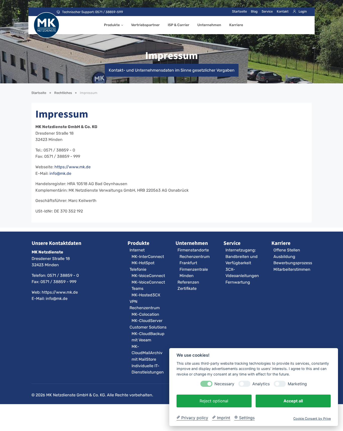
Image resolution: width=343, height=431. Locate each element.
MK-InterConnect (148, 256)
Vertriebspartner (145, 25)
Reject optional (214, 400)
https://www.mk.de (72, 167)
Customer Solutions (148, 327)
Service (267, 11)
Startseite (239, 11)
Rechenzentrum (145, 307)
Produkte (112, 25)
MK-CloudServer (147, 320)
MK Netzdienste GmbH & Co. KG (75, 395)
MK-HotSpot (143, 262)
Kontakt (283, 11)
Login (303, 11)
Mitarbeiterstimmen (291, 269)
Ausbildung (284, 256)
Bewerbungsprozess (292, 262)
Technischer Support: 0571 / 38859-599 (92, 12)
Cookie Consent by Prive (312, 418)
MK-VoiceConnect (148, 275)
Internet (137, 250)
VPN (133, 301)
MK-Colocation (145, 314)
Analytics (261, 383)
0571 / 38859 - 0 (63, 275)
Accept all (293, 400)
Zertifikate (187, 288)
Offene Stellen (286, 250)
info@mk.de (60, 173)
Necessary (224, 383)
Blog (254, 11)
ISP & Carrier (178, 25)
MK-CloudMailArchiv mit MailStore (147, 353)
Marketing (297, 383)
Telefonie (138, 269)
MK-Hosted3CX (146, 295)
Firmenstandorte (193, 250)
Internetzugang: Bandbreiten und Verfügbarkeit (241, 256)
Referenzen (188, 282)
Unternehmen (209, 25)
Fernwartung (237, 282)
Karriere (236, 25)
